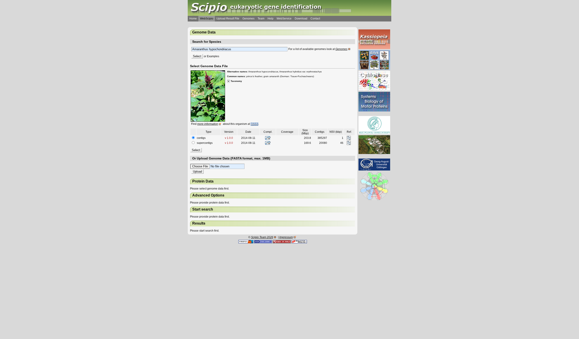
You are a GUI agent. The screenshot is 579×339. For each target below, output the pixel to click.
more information (207, 124)
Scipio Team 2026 (262, 237)
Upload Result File (227, 18)
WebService (284, 18)
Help (270, 18)
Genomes (248, 18)
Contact (315, 18)
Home (193, 18)
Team (261, 18)
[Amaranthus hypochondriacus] (208, 95)
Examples (213, 56)
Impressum (286, 237)
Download (301, 18)
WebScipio (206, 18)
